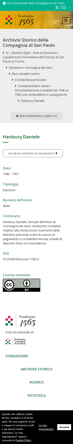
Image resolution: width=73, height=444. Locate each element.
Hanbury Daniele (33, 101)
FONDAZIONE (17, 356)
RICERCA (37, 382)
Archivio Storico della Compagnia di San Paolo (29, 42)
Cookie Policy (23, 440)
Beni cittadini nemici (26, 74)
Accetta (64, 427)
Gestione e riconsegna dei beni (30, 68)
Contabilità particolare (30, 80)
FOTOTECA (37, 395)
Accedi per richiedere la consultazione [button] (31, 153)
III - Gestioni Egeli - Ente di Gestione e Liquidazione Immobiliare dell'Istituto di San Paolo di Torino (33, 57)
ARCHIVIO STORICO (36, 369)
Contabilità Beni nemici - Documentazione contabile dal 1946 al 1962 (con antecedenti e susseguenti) (41, 90)
